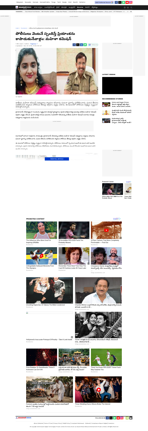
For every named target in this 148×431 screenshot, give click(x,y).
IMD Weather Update (47, 11)
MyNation (82, 2)
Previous (127, 11)
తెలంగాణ (80, 7)
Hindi (69, 2)
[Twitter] (120, 2)
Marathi (75, 2)
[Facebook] (116, 2)
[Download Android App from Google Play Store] (127, 418)
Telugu (53, 2)
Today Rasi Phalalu (61, 11)
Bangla (64, 2)
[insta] (130, 2)
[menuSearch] (131, 7)
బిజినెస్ (87, 7)
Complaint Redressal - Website (80, 423)
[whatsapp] (123, 2)
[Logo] (24, 7)
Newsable (28, 2)
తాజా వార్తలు (38, 7)
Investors (111, 423)
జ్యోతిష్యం (95, 7)
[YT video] (127, 2)
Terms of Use (48, 423)
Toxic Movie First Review (32, 11)
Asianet (23, 417)
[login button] (125, 7)
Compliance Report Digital (99, 423)
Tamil (59, 2)
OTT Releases (117, 11)
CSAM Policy (66, 423)
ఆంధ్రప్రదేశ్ (72, 7)
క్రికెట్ (57, 7)
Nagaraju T (34, 44)
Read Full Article (56, 159)
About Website (38, 423)
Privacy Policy (57, 423)
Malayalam (19, 2)
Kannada (35, 2)
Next (130, 11)
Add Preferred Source (103, 2)
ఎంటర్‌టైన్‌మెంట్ (49, 7)
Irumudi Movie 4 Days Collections (79, 11)
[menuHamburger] (128, 8)
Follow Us (95, 44)
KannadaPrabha (45, 2)
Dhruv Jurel (108, 11)
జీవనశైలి (64, 7)
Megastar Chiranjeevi (97, 11)
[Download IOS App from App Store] (130, 418)
